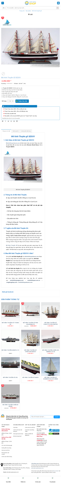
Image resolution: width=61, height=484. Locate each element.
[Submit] (57, 8)
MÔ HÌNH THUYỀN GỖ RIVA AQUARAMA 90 (30, 323)
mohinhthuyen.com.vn (33, 280)
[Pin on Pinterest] (14, 121)
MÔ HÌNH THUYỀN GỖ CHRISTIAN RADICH (30, 350)
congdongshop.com (11, 282)
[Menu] (2, 3)
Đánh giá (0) (15, 131)
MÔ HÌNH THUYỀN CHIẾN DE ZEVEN (10, 405)
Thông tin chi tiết (6, 131)
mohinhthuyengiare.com (17, 280)
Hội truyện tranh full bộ (18, 433)
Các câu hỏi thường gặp (7, 445)
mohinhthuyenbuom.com (25, 282)
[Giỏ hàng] (58, 3)
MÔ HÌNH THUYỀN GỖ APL (10, 377)
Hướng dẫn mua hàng (6, 447)
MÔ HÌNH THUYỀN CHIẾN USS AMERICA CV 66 (50, 350)
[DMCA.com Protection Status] (53, 433)
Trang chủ (21, 10)
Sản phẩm (28, 10)
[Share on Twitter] (8, 121)
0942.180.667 (56, 471)
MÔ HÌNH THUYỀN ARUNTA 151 (10, 350)
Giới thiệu (15, 427)
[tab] (6, 131)
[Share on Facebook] (5, 121)
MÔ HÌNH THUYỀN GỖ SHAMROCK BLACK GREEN (50, 378)
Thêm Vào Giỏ (22, 101)
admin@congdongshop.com (37, 468)
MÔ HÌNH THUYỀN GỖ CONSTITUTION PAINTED (51, 323)
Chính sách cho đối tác (30, 427)
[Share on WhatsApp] (2, 121)
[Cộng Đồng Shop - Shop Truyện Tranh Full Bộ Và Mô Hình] (30, 3)
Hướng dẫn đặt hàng (26, 131)
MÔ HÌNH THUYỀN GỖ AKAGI (30, 377)
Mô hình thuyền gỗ (37, 10)
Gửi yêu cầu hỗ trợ (6, 450)
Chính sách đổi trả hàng (7, 456)
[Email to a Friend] (11, 121)
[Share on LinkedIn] (17, 121)
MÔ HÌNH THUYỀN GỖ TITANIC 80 (10, 323)
